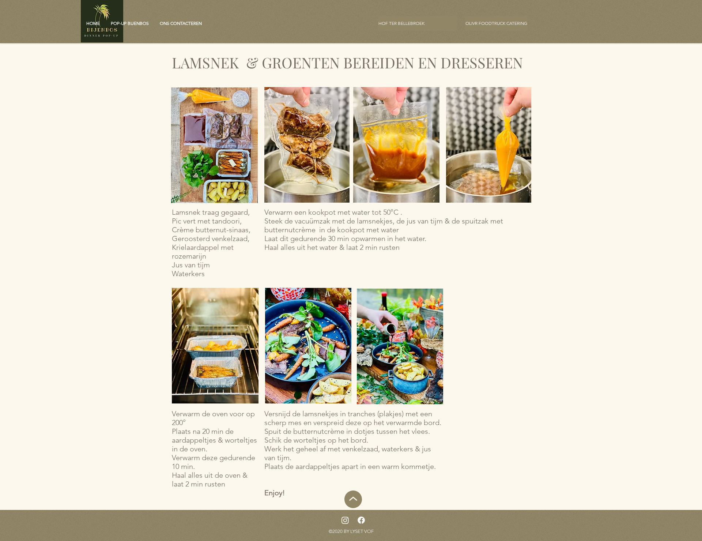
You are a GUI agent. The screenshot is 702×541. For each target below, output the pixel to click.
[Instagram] (345, 520)
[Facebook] (361, 520)
